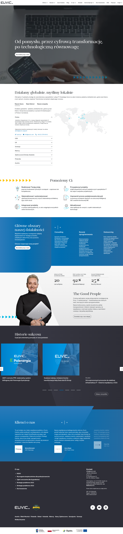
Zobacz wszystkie (101, 394)
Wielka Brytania (20, 519)
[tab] (19, 104)
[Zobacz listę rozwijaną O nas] (75, 2)
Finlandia (33, 516)
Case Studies (61, 2)
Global (39, 516)
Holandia (45, 516)
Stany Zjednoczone (61, 516)
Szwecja (79, 516)
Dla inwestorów (100, 2)
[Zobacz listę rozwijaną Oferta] (47, 2)
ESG (108, 2)
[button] (33, 117)
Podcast (113, 2)
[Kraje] (121, 2)
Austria (17, 516)
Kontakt (80, 2)
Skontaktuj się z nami (22, 54)
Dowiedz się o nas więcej (82, 316)
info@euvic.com (29, 134)
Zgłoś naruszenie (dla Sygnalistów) (28, 479)
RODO (19, 473)
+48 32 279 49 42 (42, 134)
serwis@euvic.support (21, 130)
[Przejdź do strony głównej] (22, 507)
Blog (68, 2)
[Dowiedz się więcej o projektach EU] (40, 530)
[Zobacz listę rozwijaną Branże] (54, 2)
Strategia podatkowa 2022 (25, 482)
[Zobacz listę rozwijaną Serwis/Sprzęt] (93, 2)
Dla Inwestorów (22, 488)
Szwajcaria (72, 516)
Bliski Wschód (25, 516)
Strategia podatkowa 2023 (25, 485)
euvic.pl (19, 134)
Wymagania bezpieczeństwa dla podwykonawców (33, 476)
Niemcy (51, 516)
